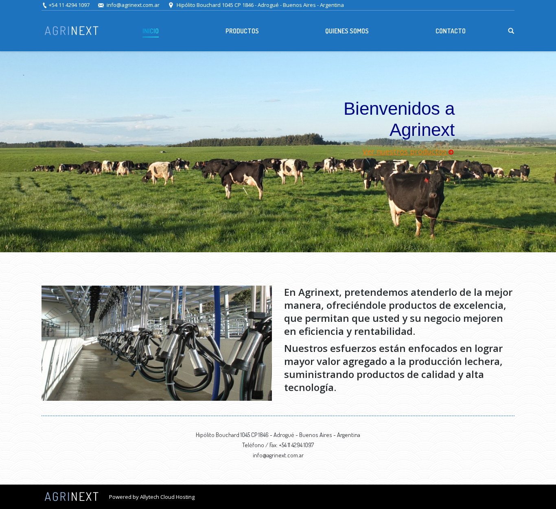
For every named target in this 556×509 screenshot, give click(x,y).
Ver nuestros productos (406, 151)
